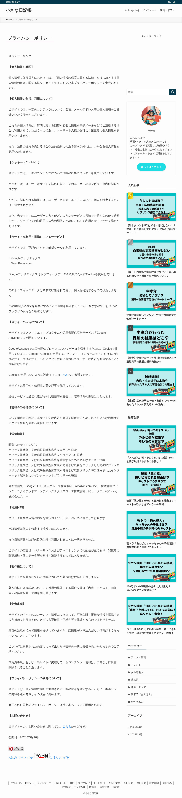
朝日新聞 (128, 783)
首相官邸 (104, 787)
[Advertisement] (151, 60)
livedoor (66, 787)
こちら (64, 374)
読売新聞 (154, 783)
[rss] (169, 2)
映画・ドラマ (138, 687)
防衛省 (92, 787)
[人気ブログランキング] (16, 750)
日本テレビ (60, 783)
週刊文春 (167, 783)
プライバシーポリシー (22, 783)
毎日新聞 (141, 783)
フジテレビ (84, 783)
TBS (72, 783)
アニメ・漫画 (138, 657)
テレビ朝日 (99, 783)
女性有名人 (137, 672)
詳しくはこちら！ (151, 166)
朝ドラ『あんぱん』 (142, 694)
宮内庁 (116, 787)
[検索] (174, 2)
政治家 (134, 679)
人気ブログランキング (21, 757)
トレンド (136, 664)
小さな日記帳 (19, 10)
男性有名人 (137, 701)
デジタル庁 (79, 787)
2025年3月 (136, 734)
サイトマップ (44, 783)
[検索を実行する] (172, 92)
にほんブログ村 (60, 757)
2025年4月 (136, 727)
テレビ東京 (114, 783)
